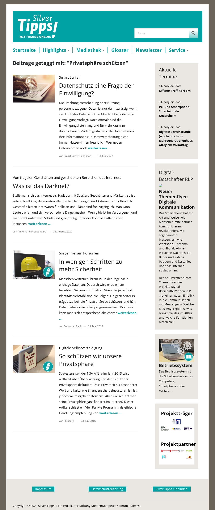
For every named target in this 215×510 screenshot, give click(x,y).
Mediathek (88, 50)
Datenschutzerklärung (107, 489)
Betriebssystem (176, 365)
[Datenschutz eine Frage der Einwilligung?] (34, 89)
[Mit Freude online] (38, 26)
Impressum (43, 489)
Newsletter (149, 50)
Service (177, 50)
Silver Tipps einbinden (171, 489)
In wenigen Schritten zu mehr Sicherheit (90, 265)
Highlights (54, 50)
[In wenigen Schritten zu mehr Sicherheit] (34, 264)
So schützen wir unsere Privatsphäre (90, 359)
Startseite (24, 50)
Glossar (119, 50)
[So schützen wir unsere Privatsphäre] (34, 359)
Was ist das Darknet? (41, 186)
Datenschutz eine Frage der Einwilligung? (96, 89)
